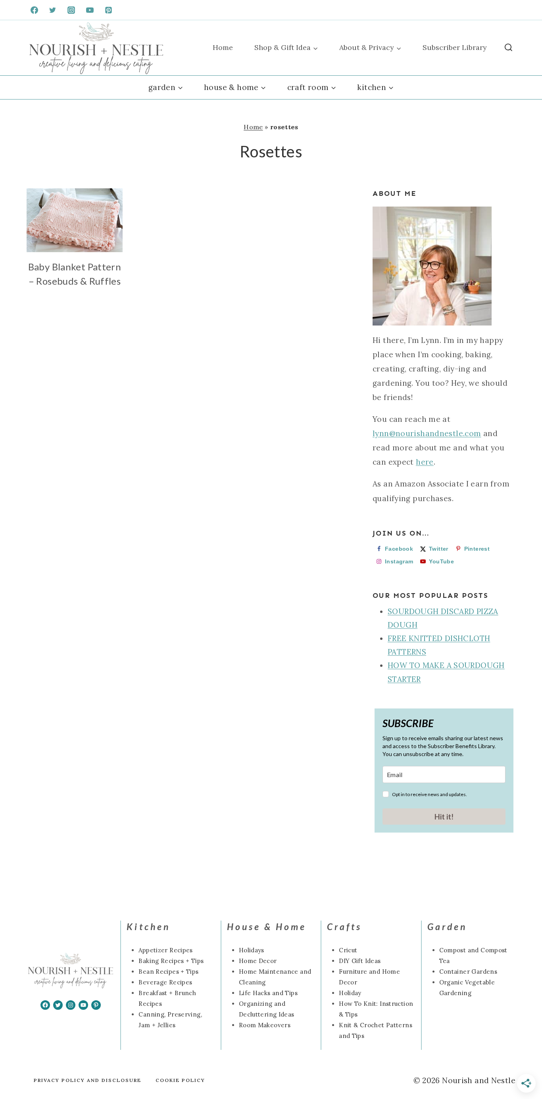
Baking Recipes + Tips (171, 961)
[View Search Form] (508, 48)
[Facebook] (34, 9)
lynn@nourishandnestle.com (427, 433)
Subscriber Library (455, 47)
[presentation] (75, 220)
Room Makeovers (264, 1025)
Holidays (251, 950)
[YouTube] (90, 9)
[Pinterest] (108, 9)
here (425, 462)
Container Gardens (468, 971)
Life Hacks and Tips (268, 993)
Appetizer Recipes (165, 950)
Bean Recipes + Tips (168, 971)
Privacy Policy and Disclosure (87, 1080)
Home (223, 47)
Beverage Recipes (165, 982)
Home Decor (258, 961)
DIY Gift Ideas (360, 961)
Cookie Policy (180, 1080)
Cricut (348, 950)
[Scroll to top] (19, 1067)
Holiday (350, 993)
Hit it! (444, 816)
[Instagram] (71, 9)
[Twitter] (52, 9)
